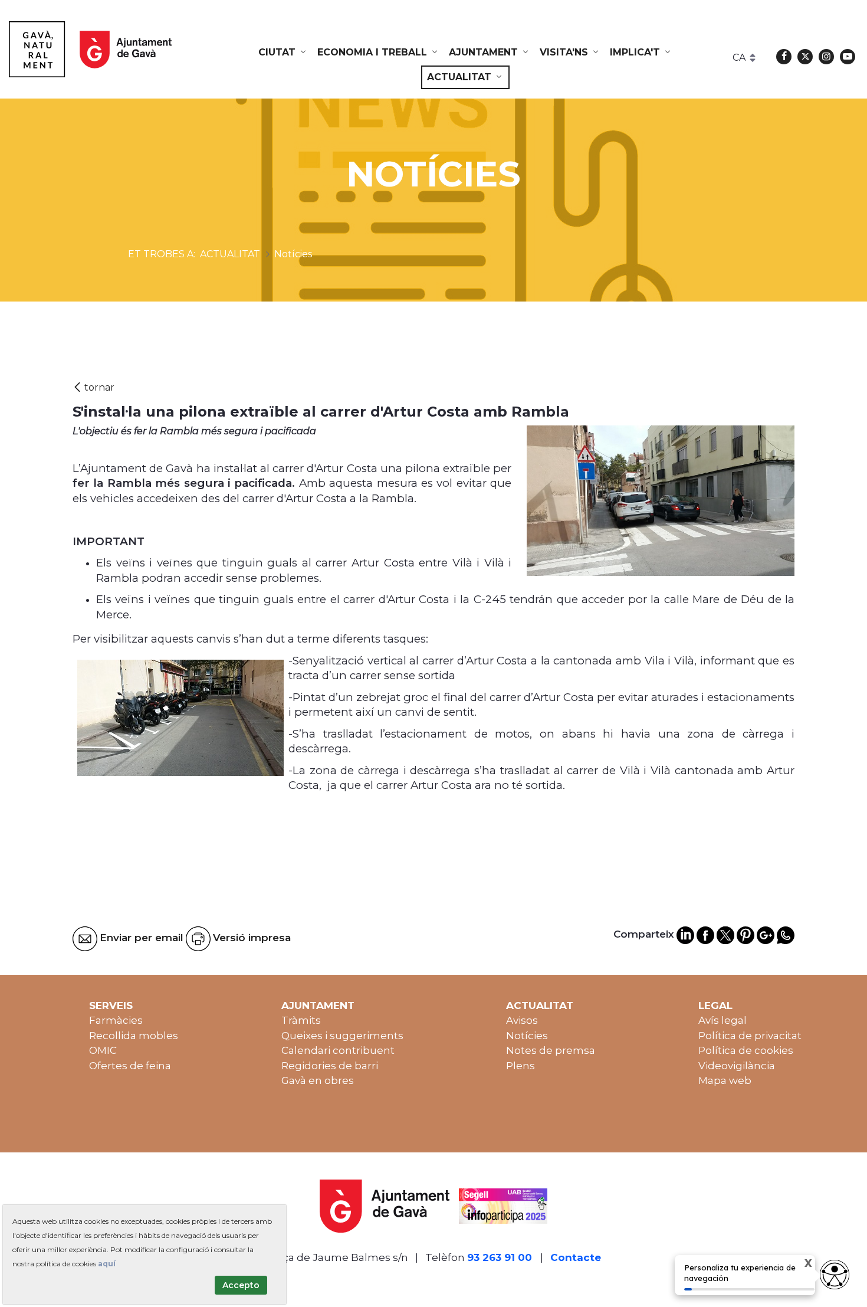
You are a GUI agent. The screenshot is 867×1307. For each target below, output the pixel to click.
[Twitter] (805, 56)
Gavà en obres (317, 1080)
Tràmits (301, 1020)
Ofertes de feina (130, 1066)
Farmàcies (116, 1020)
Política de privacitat (750, 1035)
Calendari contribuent (338, 1050)
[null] (93, 387)
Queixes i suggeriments (342, 1035)
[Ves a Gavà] (90, 49)
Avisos (522, 1020)
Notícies (527, 1035)
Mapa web (724, 1080)
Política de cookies (745, 1050)
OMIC (103, 1050)
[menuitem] (283, 52)
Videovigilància (736, 1066)
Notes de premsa (550, 1050)
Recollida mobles (133, 1035)
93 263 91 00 (499, 1257)
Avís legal (722, 1020)
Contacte (575, 1257)
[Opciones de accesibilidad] (834, 1274)
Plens (520, 1066)
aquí (107, 1263)
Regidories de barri (329, 1066)
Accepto (241, 1285)
